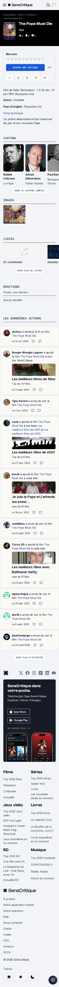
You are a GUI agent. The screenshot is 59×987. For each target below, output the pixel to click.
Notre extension (13, 910)
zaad (15, 421)
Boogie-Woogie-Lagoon (27, 352)
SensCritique (9, 15)
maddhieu (18, 523)
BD (6, 850)
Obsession (9, 785)
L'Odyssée (9, 791)
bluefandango (21, 635)
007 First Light (12, 820)
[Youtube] (54, 674)
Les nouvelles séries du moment (42, 796)
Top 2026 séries (41, 778)
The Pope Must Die (12, 18)
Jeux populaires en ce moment (15, 841)
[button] (53, 4)
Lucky (34, 789)
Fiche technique (13, 113)
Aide (6, 916)
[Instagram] (34, 674)
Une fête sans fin (14, 861)
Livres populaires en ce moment (41, 839)
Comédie (30, 15)
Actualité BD (11, 880)
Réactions (11, 286)
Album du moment (42, 878)
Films (20, 15)
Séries (36, 772)
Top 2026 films (12, 779)
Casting (9, 138)
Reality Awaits (39, 871)
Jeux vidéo (13, 805)
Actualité (8, 797)
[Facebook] (28, 674)
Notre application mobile (18, 905)
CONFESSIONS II (42, 864)
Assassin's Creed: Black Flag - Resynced (14, 829)
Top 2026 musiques (43, 858)
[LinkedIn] (47, 674)
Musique (38, 850)
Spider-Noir (38, 783)
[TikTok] (41, 674)
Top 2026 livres (40, 813)
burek (16, 474)
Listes (8, 239)
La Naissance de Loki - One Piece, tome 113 (14, 870)
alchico (16, 331)
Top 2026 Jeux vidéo (12, 813)
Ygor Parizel (20, 401)
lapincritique (20, 594)
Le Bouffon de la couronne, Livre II (42, 828)
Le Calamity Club (41, 819)
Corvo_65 (18, 544)
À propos (9, 899)
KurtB (15, 614)
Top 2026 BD (11, 856)
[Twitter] (21, 674)
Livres (36, 805)
